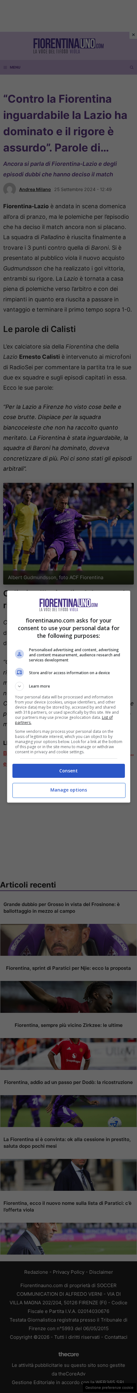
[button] (68, 686)
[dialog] (68, 697)
